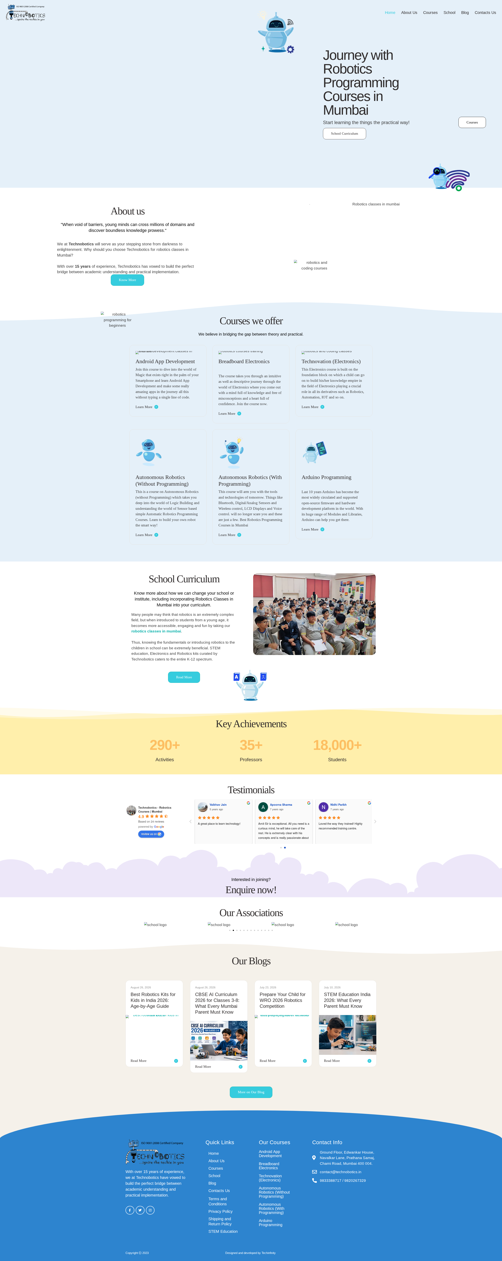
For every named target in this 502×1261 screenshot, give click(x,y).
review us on (149, 834)
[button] (490, 1243)
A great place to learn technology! (218, 823)
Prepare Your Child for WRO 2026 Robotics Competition (283, 1000)
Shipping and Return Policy (220, 1221)
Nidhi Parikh (337, 804)
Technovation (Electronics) (270, 1178)
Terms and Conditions (217, 1201)
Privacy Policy (220, 1211)
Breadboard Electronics (269, 1166)
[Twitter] (140, 1210)
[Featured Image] (154, 1035)
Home (390, 12)
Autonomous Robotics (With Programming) (271, 1208)
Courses (430, 12)
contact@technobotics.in (340, 1172)
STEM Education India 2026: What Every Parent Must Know (347, 1000)
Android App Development (270, 1153)
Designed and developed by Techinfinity (250, 1253)
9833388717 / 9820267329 (343, 1180)
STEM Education (223, 1231)
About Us (409, 12)
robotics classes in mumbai (156, 631)
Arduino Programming (270, 1222)
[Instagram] (150, 1210)
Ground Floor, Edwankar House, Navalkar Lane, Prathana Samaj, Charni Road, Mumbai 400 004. (347, 1158)
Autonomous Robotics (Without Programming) (274, 1192)
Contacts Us (485, 12)
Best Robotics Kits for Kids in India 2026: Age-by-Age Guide (153, 1000)
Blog (465, 12)
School (449, 12)
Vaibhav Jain (217, 804)
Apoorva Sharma (280, 804)
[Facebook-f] (130, 1210)
